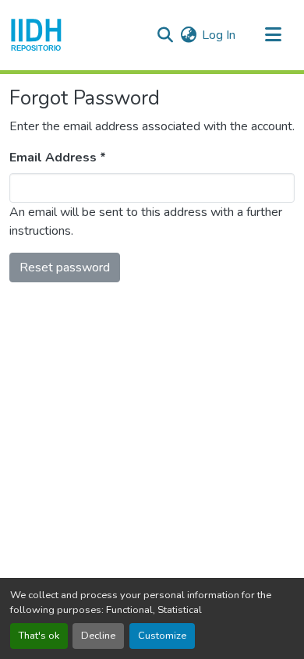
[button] (36, 35)
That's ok (39, 636)
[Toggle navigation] (273, 35)
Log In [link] (218, 35)
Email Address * (57, 157)
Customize (162, 636)
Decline (98, 636)
